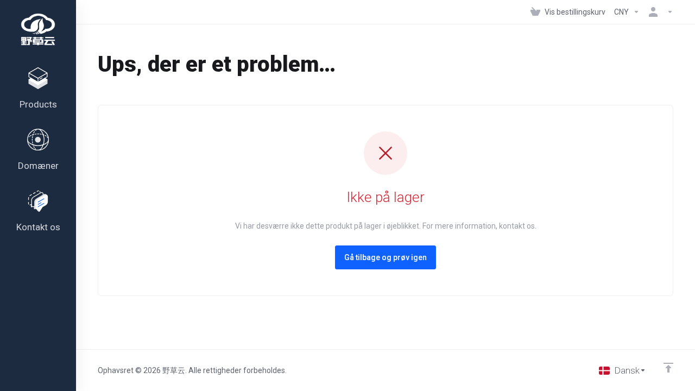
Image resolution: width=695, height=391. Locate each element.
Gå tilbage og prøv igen (385, 257)
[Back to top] (668, 367)
